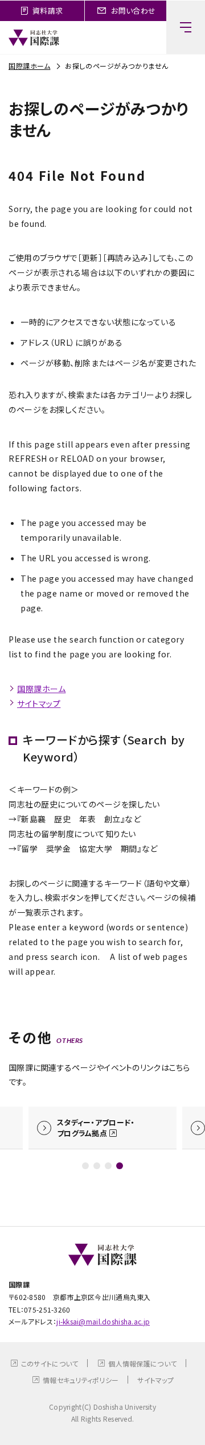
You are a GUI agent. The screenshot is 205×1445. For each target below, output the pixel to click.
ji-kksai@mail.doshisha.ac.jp (103, 1321)
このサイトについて (50, 1363)
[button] (85, 1165)
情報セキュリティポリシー (80, 1380)
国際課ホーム (29, 66)
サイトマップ (38, 703)
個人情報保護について (142, 1363)
